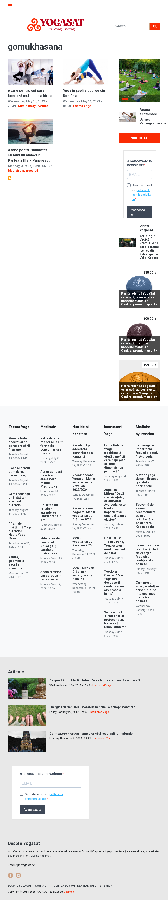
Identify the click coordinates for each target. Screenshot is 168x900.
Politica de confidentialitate (74, 885)
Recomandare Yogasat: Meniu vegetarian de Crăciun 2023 (83, 514)
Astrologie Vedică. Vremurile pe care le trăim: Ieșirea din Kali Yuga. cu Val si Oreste (149, 247)
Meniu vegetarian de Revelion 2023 (82, 541)
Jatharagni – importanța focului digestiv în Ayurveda (147, 451)
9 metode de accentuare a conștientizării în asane (19, 444)
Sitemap (106, 885)
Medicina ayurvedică (33, 106)
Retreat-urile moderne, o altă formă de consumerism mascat (51, 446)
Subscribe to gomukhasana (9, 178)
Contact (41, 885)
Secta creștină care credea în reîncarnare (50, 575)
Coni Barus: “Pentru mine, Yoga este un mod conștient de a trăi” (114, 545)
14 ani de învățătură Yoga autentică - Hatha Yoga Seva (20, 531)
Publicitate (139, 138)
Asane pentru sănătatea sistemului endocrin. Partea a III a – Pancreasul (29, 155)
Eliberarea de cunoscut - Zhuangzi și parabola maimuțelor (50, 546)
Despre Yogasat (20, 885)
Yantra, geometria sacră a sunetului (16, 562)
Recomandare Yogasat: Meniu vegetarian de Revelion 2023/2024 (83, 482)
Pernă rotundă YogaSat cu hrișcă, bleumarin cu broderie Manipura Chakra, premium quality (139, 299)
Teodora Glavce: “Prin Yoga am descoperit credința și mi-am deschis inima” (114, 582)
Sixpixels (68, 891)
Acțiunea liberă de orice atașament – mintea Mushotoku (51, 479)
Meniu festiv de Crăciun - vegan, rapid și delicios (83, 573)
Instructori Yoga (102, 685)
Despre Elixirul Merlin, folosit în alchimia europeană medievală (94, 680)
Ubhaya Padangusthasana (150, 121)
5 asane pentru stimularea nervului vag (19, 471)
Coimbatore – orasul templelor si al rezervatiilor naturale (91, 733)
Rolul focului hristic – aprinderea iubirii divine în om (50, 512)
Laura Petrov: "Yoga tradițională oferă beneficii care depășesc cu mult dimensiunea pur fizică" (114, 458)
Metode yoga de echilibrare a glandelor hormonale (147, 480)
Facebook (10, 875)
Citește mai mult (41, 855)
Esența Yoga (82, 106)
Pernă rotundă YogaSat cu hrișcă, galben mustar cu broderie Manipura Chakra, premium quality (139, 391)
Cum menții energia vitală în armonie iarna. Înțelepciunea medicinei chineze (147, 592)
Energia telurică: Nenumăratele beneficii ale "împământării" (92, 707)
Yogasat (55, 24)
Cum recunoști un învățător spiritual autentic (19, 499)
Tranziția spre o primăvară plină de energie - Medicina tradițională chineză (147, 555)
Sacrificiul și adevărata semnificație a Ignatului (82, 451)
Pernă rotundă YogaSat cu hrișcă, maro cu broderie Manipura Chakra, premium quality (139, 345)
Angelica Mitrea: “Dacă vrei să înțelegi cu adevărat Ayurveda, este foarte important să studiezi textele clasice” (115, 504)
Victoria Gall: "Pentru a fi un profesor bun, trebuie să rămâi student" (115, 619)
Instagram (18, 875)
